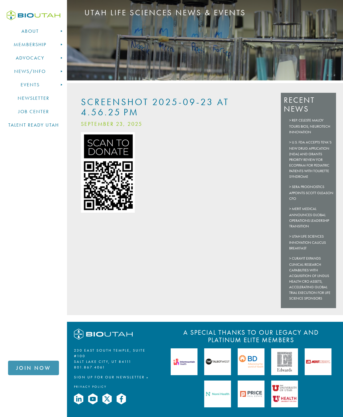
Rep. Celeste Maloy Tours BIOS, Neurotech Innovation (309, 126)
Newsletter (33, 98)
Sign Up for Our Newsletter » (111, 377)
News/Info (30, 71)
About (30, 31)
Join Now (33, 368)
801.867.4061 (89, 367)
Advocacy (30, 58)
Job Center (33, 112)
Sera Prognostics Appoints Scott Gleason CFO (311, 192)
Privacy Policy (90, 387)
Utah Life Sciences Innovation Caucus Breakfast (307, 242)
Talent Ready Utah (33, 125)
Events (30, 85)
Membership (30, 44)
